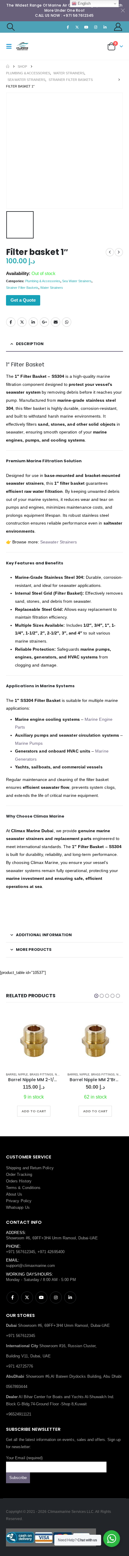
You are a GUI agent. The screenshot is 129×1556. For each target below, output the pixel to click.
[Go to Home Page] (7, 66)
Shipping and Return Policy (30, 1168)
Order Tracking (19, 1174)
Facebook (11, 322)
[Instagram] (96, 27)
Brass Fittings (41, 1074)
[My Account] (118, 27)
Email (55, 322)
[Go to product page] (34, 1040)
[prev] (110, 252)
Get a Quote (23, 300)
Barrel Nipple (17, 1074)
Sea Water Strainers (77, 281)
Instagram (56, 1297)
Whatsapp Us (18, 1207)
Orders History (19, 1181)
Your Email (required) (24, 1458)
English (83, 3)
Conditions (31, 1187)
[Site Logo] (28, 46)
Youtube (41, 1297)
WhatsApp (66, 322)
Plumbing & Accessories (42, 281)
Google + (44, 322)
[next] (119, 252)
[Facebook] (68, 27)
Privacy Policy (19, 1201)
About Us (14, 1194)
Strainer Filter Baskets (22, 287)
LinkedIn (33, 322)
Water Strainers (51, 287)
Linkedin (70, 1297)
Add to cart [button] (34, 1111)
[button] (10, 27)
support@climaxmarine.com (30, 1265)
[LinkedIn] (105, 27)
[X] (77, 27)
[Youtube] (86, 27)
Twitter (22, 322)
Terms (11, 1187)
